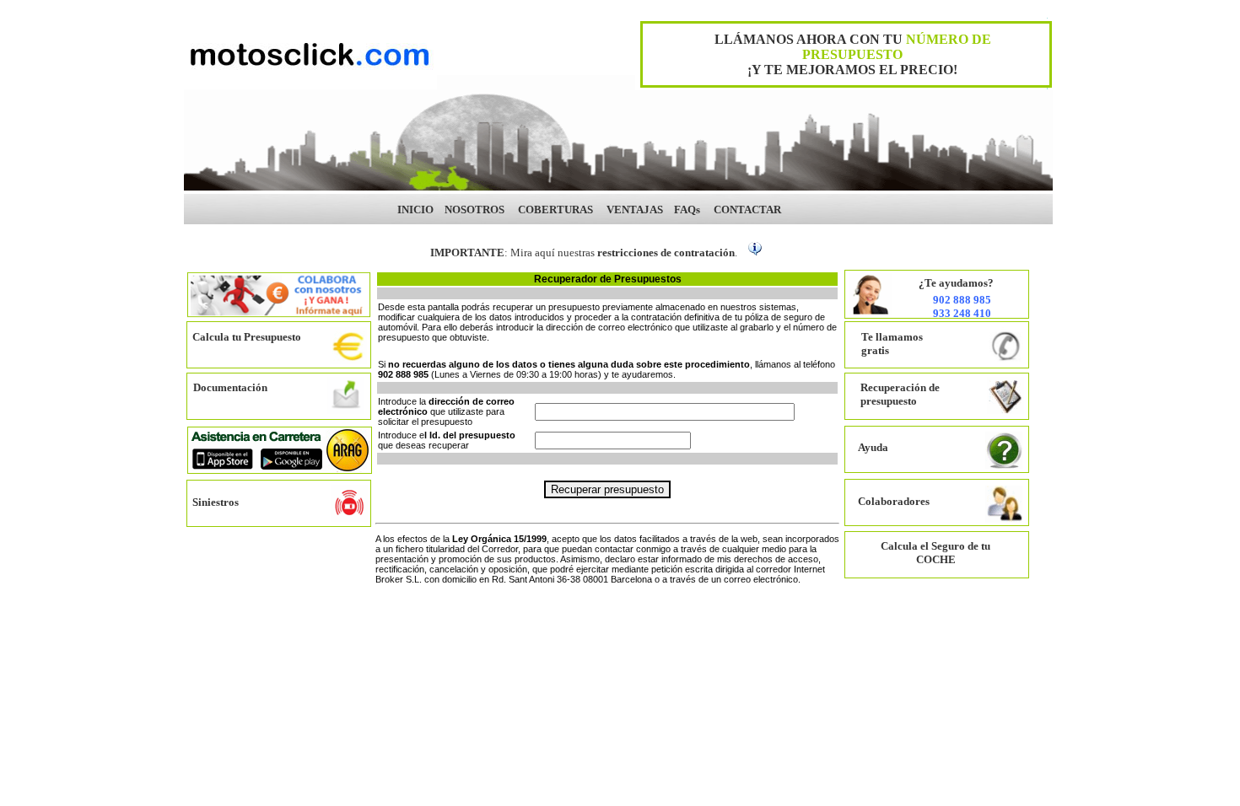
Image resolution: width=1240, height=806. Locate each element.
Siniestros (215, 502)
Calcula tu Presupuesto (246, 336)
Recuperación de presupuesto (900, 394)
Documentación (230, 387)
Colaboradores (894, 501)
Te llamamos (892, 336)
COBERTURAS (555, 209)
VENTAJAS (635, 209)
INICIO (415, 209)
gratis (875, 350)
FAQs (687, 209)
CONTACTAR (747, 209)
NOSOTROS (474, 209)
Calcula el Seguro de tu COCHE (935, 553)
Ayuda (873, 447)
